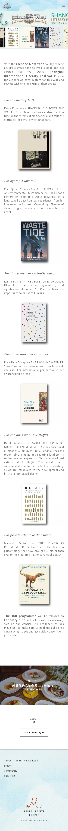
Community (10, 771)
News (53, 32)
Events (45, 32)
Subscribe (9, 776)
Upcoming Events (14, 36)
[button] (63, 5)
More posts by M (34, 732)
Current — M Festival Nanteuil (21, 760)
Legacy (8, 765)
